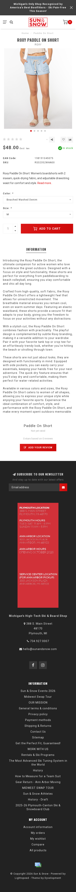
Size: (7, 208)
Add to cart (49, 228)
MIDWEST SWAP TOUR (38, 787)
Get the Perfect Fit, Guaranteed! (38, 743)
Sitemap (38, 737)
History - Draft (38, 799)
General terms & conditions (38, 708)
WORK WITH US (38, 749)
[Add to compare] (70, 140)
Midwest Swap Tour (38, 696)
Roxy (38, 44)
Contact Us (38, 731)
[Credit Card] (38, 865)
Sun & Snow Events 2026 (38, 690)
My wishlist (38, 838)
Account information (38, 827)
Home (25, 33)
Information (36, 249)
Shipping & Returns (38, 725)
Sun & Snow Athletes (38, 793)
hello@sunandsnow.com (40, 649)
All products (38, 850)
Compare (38, 844)
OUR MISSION (38, 702)
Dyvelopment (53, 877)
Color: (8, 193)
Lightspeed (22, 877)
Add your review (39, 447)
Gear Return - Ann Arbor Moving (38, 782)
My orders (38, 832)
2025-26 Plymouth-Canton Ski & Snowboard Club (38, 807)
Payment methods (38, 720)
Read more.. (44, 183)
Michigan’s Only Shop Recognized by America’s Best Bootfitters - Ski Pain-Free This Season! (38, 7)
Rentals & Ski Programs (38, 754)
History (38, 770)
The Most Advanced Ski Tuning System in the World (38, 762)
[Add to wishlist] (63, 140)
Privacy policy (38, 714)
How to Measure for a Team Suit (38, 776)
